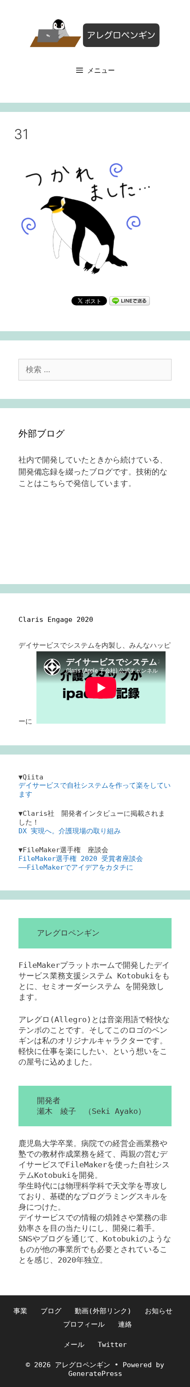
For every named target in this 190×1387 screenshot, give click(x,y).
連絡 (125, 1324)
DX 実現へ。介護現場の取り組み (69, 831)
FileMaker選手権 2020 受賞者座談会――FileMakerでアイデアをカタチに (80, 863)
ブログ (51, 1311)
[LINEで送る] (129, 300)
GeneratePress (95, 1373)
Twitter (112, 1344)
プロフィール (84, 1324)
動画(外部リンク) (103, 1311)
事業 (20, 1311)
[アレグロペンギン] (95, 32)
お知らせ (158, 1311)
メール (74, 1344)
